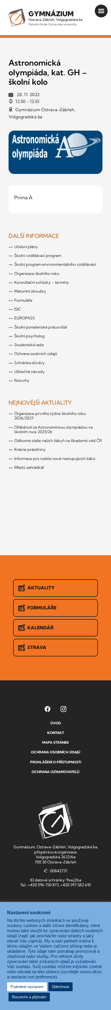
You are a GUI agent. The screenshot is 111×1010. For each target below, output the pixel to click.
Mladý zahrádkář (29, 467)
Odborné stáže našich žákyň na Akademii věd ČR (58, 440)
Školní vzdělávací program (37, 255)
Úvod (55, 723)
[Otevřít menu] (101, 11)
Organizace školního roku (36, 273)
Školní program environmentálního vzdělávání (55, 264)
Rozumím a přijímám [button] (29, 997)
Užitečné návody (29, 371)
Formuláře (23, 300)
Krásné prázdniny (30, 449)
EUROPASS (24, 318)
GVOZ (55, 820)
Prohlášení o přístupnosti (55, 762)
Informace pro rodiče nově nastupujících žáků (54, 458)
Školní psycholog (29, 336)
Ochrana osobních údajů (35, 353)
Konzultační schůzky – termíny (41, 282)
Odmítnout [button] (60, 987)
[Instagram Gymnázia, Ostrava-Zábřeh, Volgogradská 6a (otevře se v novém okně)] (63, 709)
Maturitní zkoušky (30, 291)
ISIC (17, 309)
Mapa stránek (55, 742)
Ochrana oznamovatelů (55, 772)
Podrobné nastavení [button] (27, 987)
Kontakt (55, 733)
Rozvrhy (21, 380)
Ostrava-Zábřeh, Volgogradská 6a (55, 17)
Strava (36, 647)
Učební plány (26, 246)
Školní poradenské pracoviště (40, 327)
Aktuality (41, 588)
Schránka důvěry (29, 362)
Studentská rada (29, 344)
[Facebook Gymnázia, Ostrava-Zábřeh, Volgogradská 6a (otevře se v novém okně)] (47, 709)
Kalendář (40, 627)
